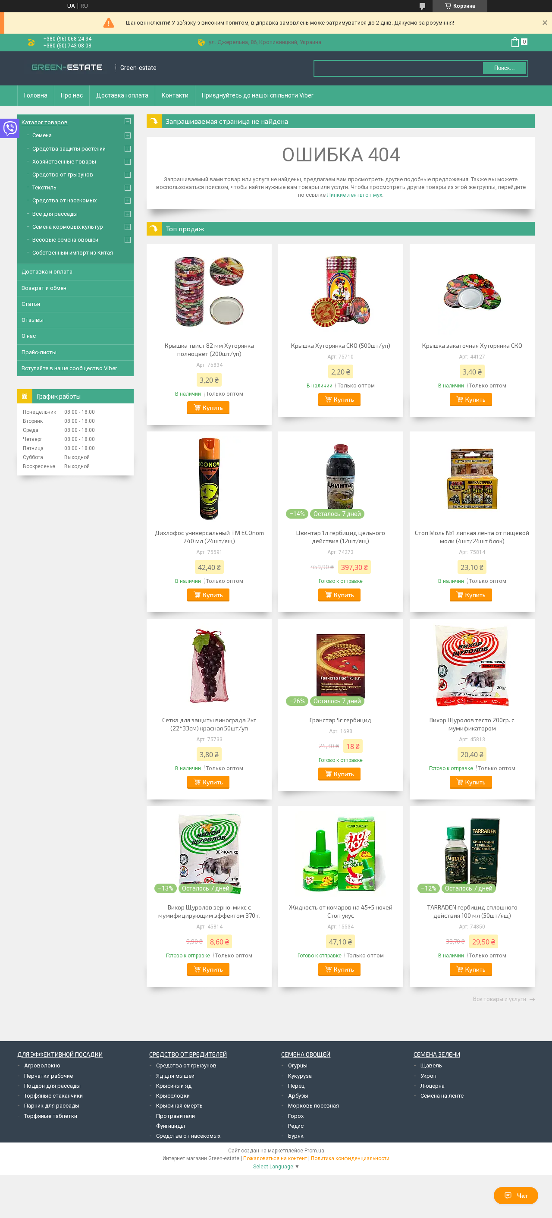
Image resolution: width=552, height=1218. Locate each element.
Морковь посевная (313, 1105)
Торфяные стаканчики (53, 1095)
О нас (29, 336)
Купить (213, 407)
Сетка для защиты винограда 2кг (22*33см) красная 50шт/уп (209, 724)
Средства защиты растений (69, 148)
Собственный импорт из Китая (72, 252)
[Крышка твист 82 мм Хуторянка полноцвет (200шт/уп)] (209, 292)
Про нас (72, 95)
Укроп (428, 1076)
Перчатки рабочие (48, 1076)
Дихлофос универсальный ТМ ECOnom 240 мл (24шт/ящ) (209, 536)
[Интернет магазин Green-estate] (67, 68)
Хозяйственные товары (64, 161)
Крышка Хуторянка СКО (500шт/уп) (340, 345)
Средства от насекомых (64, 200)
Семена (42, 135)
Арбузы (298, 1095)
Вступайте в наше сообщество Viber (69, 368)
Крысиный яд (173, 1086)
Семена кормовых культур (67, 226)
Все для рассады (55, 214)
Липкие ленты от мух (354, 195)
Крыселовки (173, 1095)
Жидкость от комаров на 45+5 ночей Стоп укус (340, 911)
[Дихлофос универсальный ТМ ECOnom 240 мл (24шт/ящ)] (209, 479)
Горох (296, 1116)
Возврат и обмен (44, 288)
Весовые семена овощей (65, 239)
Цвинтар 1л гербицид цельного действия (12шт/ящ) (340, 536)
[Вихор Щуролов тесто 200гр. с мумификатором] (472, 666)
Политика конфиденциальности (350, 1158)
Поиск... (504, 68)
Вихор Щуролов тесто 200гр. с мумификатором (472, 724)
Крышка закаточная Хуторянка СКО (472, 345)
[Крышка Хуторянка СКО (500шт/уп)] (340, 292)
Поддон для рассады (52, 1086)
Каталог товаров (45, 122)
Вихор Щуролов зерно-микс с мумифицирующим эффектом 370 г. (209, 911)
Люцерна (432, 1086)
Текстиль (44, 187)
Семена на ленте (442, 1095)
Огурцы (297, 1065)
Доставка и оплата (47, 271)
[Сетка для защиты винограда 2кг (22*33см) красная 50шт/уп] (209, 666)
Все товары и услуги (499, 999)
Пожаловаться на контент (275, 1158)
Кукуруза (300, 1076)
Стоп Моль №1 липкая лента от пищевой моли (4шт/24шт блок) (472, 536)
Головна (35, 95)
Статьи (31, 304)
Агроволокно (42, 1065)
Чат (522, 1195)
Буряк (296, 1136)
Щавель (431, 1065)
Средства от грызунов (186, 1065)
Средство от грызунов (62, 174)
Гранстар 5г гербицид (340, 720)
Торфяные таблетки (50, 1116)
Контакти (175, 95)
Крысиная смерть (179, 1105)
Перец (296, 1086)
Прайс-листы (39, 352)
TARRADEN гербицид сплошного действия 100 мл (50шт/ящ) (472, 911)
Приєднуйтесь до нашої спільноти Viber (258, 95)
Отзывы (33, 320)
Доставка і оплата (122, 95)
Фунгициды (170, 1126)
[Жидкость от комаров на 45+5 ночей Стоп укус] (340, 853)
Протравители (175, 1116)
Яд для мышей (175, 1076)
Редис (296, 1126)
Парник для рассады (51, 1105)
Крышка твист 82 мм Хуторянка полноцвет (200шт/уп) (209, 349)
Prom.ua (314, 1151)
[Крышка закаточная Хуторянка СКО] (472, 292)
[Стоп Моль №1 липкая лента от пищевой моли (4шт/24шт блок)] (472, 479)
